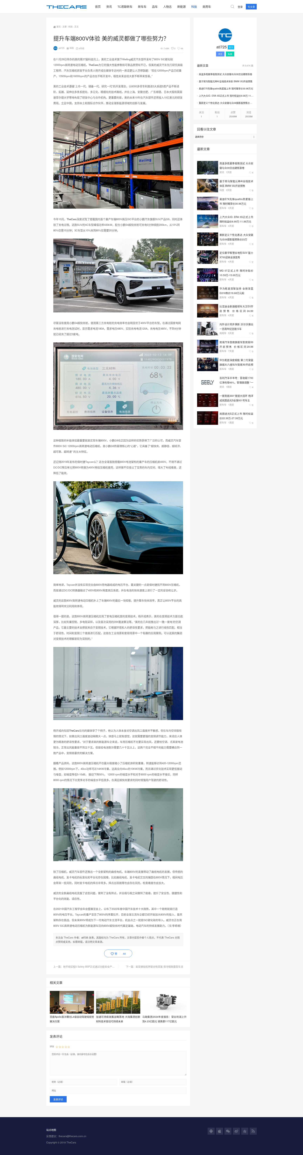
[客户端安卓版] (211, 1131)
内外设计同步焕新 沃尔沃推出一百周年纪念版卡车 (236, 326)
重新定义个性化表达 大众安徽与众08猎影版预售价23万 (226, 102)
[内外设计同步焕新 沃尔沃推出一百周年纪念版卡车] (207, 328)
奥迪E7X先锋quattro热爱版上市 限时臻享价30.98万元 (226, 88)
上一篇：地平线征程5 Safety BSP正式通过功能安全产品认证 (85, 966)
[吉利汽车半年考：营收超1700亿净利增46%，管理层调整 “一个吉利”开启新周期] (207, 382)
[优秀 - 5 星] (69, 1046)
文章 (64, 26)
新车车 (142, 7)
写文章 (251, 6)
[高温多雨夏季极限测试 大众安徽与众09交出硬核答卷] (207, 167)
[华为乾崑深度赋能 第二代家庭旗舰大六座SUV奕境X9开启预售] (207, 364)
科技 (194, 7)
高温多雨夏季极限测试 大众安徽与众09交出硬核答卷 (225, 74)
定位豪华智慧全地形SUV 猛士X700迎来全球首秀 (236, 255)
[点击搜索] (232, 6)
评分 (52, 1046)
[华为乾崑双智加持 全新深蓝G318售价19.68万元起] (207, 293)
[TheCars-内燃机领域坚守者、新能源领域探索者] (69, 6)
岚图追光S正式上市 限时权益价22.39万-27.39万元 (236, 416)
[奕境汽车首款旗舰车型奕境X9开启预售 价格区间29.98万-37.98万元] (207, 346)
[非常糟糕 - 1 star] (57, 1046)
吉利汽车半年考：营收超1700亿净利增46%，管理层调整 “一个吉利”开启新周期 (236, 380)
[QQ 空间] (244, 1131)
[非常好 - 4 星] (66, 1046)
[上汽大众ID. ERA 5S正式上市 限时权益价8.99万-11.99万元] (207, 221)
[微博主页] (236, 1131)
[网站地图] (253, 1131)
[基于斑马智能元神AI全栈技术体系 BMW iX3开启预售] (207, 185)
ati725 (62, 47)
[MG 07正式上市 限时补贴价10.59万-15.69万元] (207, 275)
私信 (230, 53)
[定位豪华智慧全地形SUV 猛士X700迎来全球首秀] (207, 257)
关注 (220, 53)
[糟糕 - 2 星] (60, 1046)
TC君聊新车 (124, 7)
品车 (155, 7)
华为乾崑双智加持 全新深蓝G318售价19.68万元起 (236, 291)
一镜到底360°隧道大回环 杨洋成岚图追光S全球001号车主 (236, 398)
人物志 (167, 7)
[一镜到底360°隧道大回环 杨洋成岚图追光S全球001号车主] (207, 400)
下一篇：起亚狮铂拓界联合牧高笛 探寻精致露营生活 (154, 966)
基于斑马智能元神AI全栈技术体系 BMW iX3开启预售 (225, 81)
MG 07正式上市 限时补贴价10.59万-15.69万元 (236, 273)
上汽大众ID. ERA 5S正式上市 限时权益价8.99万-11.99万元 (226, 95)
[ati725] (225, 35)
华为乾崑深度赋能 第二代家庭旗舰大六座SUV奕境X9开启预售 (236, 362)
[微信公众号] (227, 1131)
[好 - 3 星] (63, 1046)
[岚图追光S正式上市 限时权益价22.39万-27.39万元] (207, 418)
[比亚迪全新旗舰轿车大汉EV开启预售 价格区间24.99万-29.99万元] (207, 311)
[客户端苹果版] (219, 1131)
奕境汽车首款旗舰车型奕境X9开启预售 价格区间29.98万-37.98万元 (236, 344)
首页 (98, 7)
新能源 (181, 7)
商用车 (207, 7)
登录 (240, 6)
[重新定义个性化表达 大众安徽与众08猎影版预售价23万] (207, 239)
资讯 (109, 7)
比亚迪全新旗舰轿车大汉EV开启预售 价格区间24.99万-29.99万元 (236, 308)
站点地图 (51, 1130)
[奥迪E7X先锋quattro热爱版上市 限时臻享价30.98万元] (207, 203)
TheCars (94, 65)
